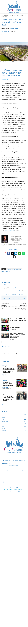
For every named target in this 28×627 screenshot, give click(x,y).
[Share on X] (12, 253)
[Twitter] (21, 278)
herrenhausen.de (9, 230)
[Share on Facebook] (8, 253)
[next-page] (5, 342)
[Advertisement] (14, 556)
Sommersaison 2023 (6, 271)
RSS (7, 482)
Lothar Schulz (5, 387)
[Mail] (19, 278)
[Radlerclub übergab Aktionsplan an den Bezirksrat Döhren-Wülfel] (5, 320)
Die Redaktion (7, 31)
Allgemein (4, 365)
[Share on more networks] (14, 256)
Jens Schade (5, 374)
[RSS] (3, 482)
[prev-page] (2, 342)
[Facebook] (13, 278)
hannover (9, 269)
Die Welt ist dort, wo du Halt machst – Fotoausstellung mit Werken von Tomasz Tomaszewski (8, 398)
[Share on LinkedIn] (15, 253)
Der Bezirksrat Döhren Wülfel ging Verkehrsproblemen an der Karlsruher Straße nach (8, 370)
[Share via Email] (19, 253)
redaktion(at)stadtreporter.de (14, 489)
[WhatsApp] (23, 278)
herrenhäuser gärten (16, 269)
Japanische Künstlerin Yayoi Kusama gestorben (8, 383)
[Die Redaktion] (2, 31)
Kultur (16, 28)
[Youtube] (26, 278)
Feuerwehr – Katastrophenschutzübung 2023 (7, 307)
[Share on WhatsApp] (23, 253)
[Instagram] (15, 278)
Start (2, 15)
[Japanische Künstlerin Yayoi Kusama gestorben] (5, 328)
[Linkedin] (17, 278)
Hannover (6, 15)
